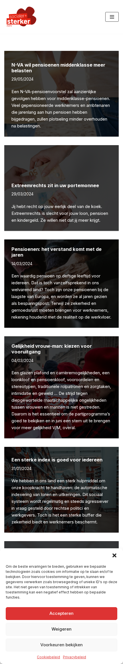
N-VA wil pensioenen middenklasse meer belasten (58, 67)
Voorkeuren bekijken (61, 644)
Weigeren (61, 629)
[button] (114, 555)
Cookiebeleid (48, 657)
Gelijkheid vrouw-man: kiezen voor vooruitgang (51, 349)
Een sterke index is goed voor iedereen (56, 460)
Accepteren (61, 613)
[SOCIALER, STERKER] (21, 17)
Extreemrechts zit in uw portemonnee (55, 185)
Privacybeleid (74, 657)
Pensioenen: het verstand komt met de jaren (56, 252)
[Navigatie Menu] (112, 17)
